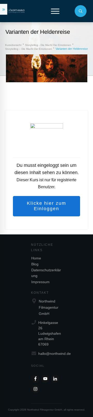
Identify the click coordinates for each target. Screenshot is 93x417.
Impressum (40, 282)
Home (36, 258)
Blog (34, 264)
